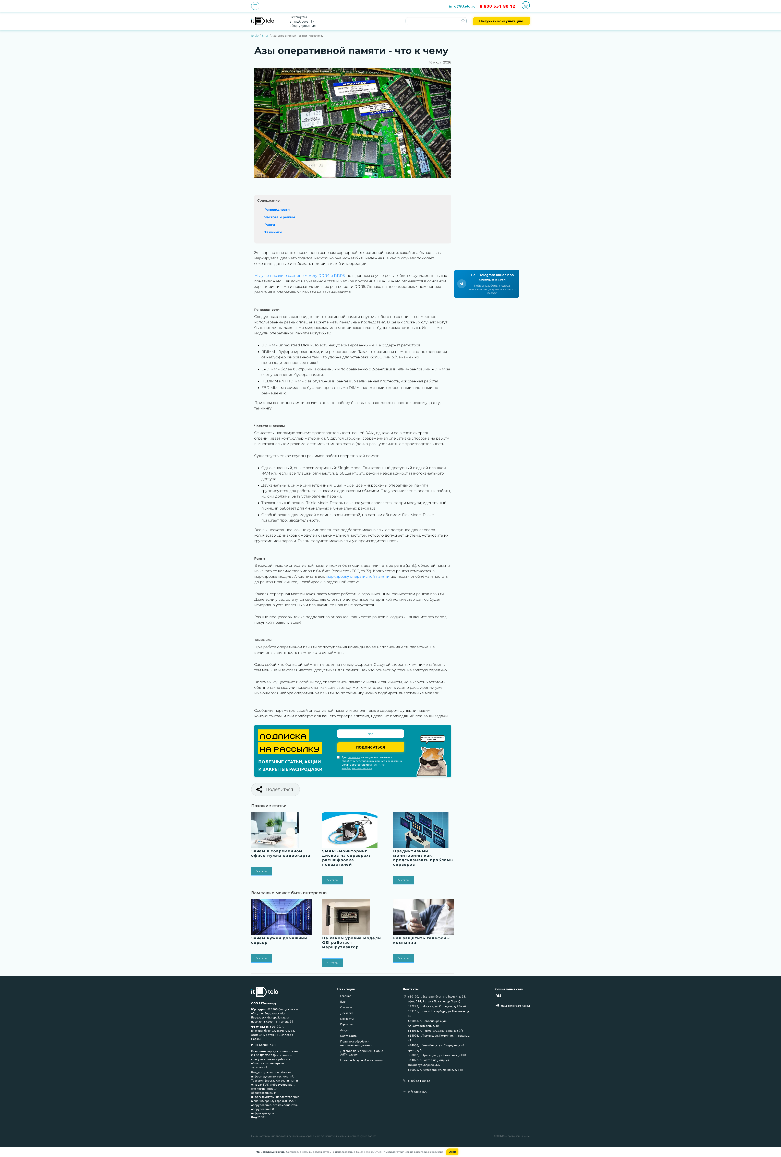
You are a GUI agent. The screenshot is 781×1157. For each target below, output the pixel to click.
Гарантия (346, 1024)
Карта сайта (348, 1035)
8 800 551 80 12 (498, 6)
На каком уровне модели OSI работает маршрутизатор (351, 942)
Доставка (346, 1013)
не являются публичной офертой (293, 1135)
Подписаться (370, 747)
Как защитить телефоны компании (421, 940)
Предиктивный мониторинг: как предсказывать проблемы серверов (423, 858)
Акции (344, 1030)
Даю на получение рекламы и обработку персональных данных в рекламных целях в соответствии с (372, 762)
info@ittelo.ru (462, 6)
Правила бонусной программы (361, 1060)
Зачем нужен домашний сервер (279, 940)
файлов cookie (364, 1151)
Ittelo (255, 35)
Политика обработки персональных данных (356, 1043)
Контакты (347, 1018)
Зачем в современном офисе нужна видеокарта (281, 853)
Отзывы (346, 1007)
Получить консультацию (501, 21)
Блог (265, 35)
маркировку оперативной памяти (357, 576)
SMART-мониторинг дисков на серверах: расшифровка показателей (346, 858)
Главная (345, 996)
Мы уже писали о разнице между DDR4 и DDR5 (299, 275)
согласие (354, 757)
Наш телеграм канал (515, 1005)
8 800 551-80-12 (419, 1080)
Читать (261, 871)
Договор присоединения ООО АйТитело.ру (361, 1052)
